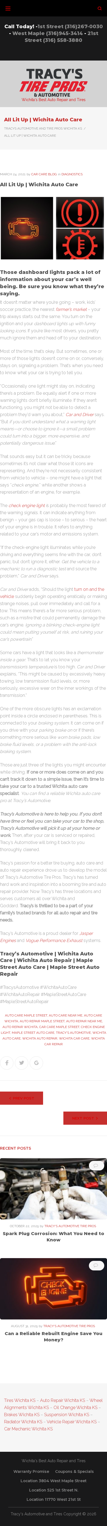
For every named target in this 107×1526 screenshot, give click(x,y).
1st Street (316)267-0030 (70, 27)
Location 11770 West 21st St (54, 1499)
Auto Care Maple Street (26, 1015)
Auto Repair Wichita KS (62, 1400)
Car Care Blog (44, 174)
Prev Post (23, 1098)
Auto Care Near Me (65, 1015)
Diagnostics (72, 174)
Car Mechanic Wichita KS (28, 1428)
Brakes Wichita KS (22, 1414)
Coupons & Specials (74, 1471)
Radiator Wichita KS (23, 1421)
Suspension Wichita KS (66, 1414)
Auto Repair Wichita (20, 1027)
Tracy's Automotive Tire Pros (70, 1226)
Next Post (83, 1118)
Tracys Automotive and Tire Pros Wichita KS (43, 128)
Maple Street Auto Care (33, 1033)
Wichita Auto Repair (39, 1038)
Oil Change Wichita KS (75, 1407)
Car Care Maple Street (59, 1027)
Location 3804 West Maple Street (53, 1481)
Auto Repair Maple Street (42, 1021)
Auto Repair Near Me (84, 1021)
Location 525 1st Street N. (53, 1490)
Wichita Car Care (74, 1038)
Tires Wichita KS (19, 1400)
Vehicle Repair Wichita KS (71, 1421)
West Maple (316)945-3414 (47, 33)
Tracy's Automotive (73, 1033)
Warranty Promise (31, 1471)
